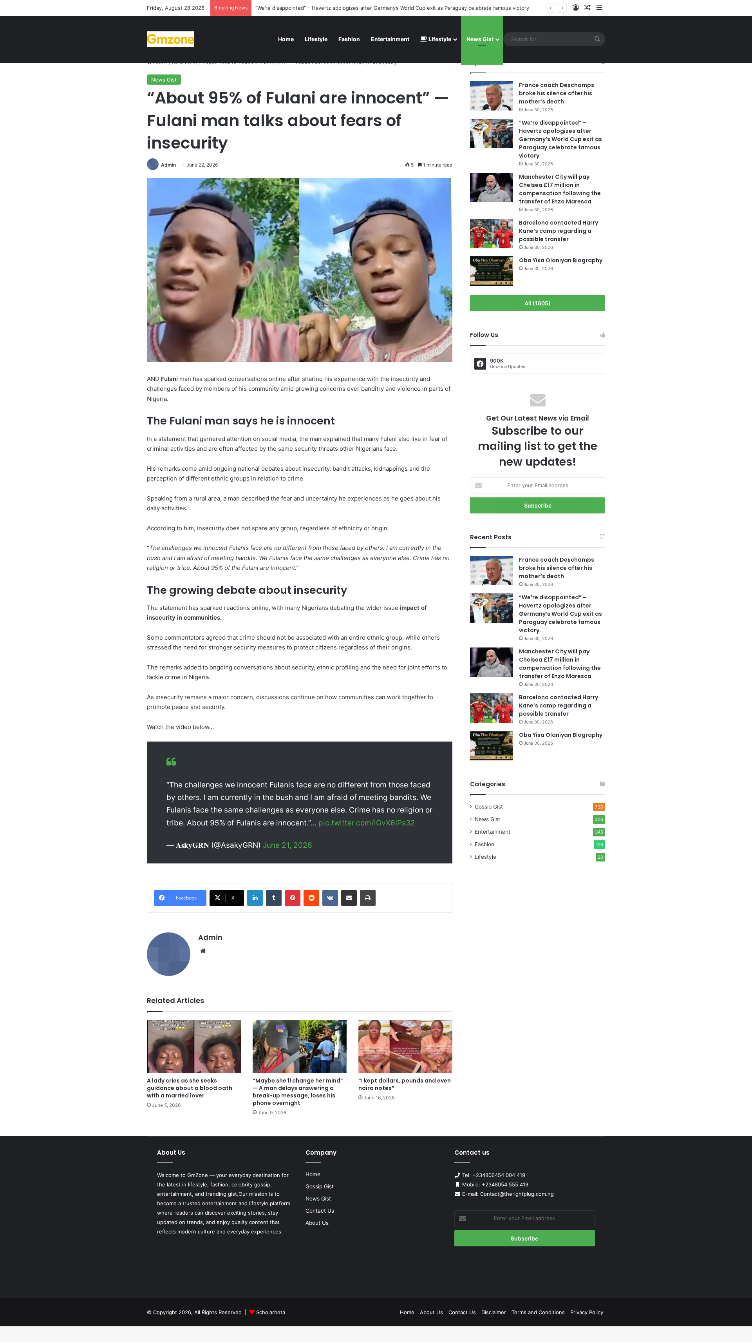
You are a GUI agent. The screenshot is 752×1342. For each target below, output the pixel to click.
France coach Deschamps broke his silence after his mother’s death (556, 93)
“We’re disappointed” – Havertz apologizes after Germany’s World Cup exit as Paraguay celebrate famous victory (392, 8)
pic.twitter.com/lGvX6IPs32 (366, 822)
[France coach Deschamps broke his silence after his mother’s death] (491, 96)
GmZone (197, 1175)
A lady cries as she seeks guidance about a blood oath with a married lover (189, 1088)
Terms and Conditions (538, 1312)
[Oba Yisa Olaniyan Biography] (491, 271)
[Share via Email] (349, 898)
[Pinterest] (292, 898)
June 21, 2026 (287, 845)
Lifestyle (316, 39)
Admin (168, 165)
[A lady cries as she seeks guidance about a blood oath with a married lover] (194, 1046)
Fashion (349, 39)
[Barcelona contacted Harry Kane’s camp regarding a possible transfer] (491, 233)
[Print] (368, 898)
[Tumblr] (274, 898)
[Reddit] (311, 898)
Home (286, 39)
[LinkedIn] (255, 898)
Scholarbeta (270, 1312)
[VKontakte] (330, 898)
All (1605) (537, 303)
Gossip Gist (489, 806)
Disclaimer (493, 1312)
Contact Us (320, 1211)
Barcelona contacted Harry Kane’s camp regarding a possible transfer (558, 231)
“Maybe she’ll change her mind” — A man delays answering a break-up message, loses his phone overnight (298, 1092)
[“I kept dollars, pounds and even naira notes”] (405, 1046)
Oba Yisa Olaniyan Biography (560, 260)
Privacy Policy (586, 1312)
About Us (317, 1223)
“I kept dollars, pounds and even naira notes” (404, 1084)
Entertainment (390, 39)
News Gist (480, 39)
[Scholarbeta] (170, 39)
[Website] (203, 951)
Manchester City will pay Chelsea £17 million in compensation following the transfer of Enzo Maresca (560, 189)
